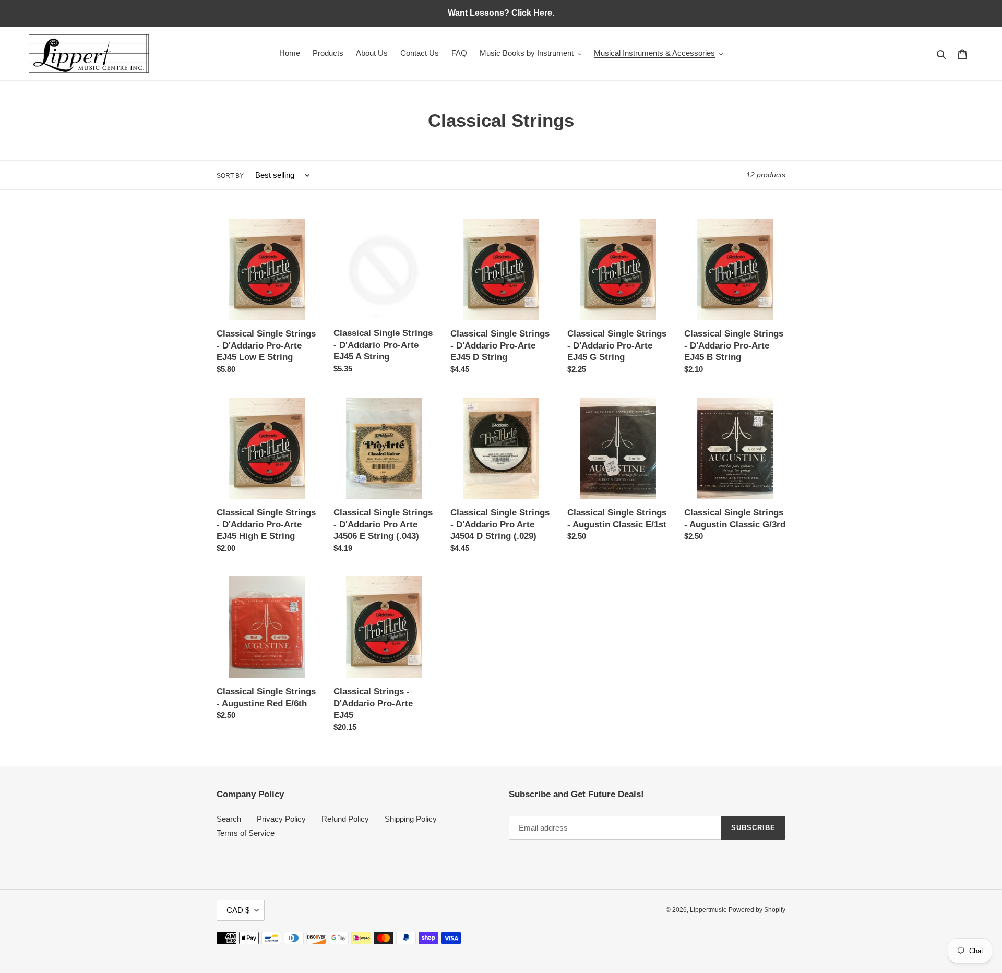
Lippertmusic (708, 910)
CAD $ (237, 910)
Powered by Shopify (757, 910)
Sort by (230, 175)
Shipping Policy (411, 818)
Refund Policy (345, 818)
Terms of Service (246, 832)
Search (229, 818)
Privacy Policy (281, 818)
